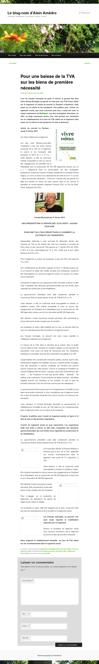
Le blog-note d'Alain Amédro (32, 12)
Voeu (22, 553)
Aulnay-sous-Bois (49, 551)
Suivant (88, 63)
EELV (65, 551)
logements (71, 551)
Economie (59, 551)
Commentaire (27, 580)
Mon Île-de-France (41, 55)
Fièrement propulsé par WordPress (49, 655)
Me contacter (56, 55)
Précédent (11, 63)
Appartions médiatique (48, 549)
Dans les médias (25, 55)
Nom (25, 614)
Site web (25, 638)
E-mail (25, 626)
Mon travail (12, 55)
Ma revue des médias (64, 549)
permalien (46, 553)
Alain (41, 93)
